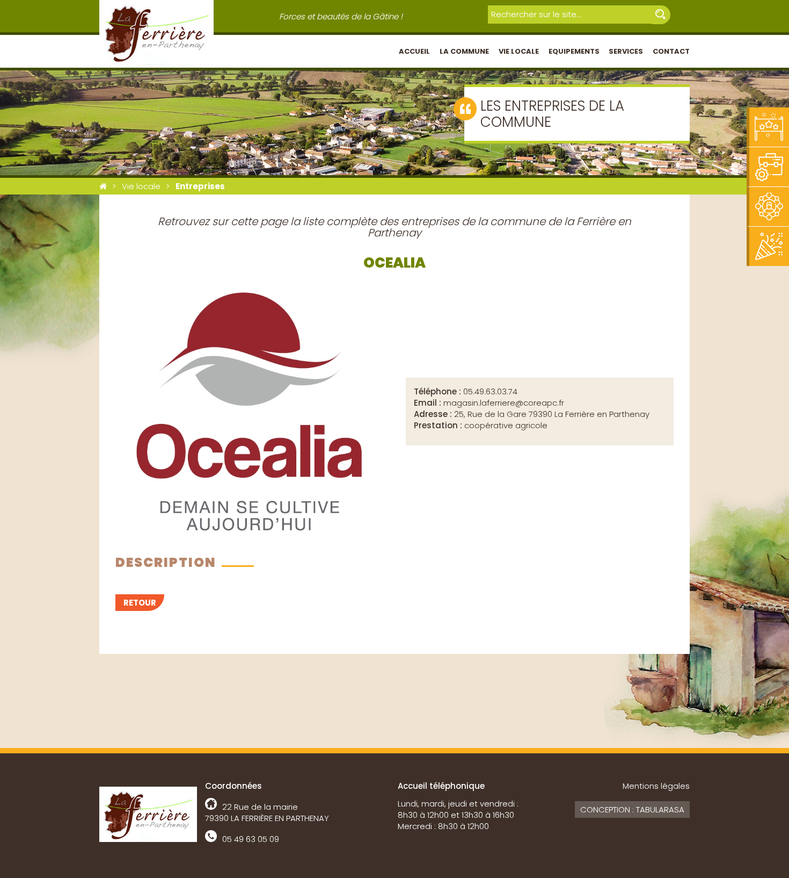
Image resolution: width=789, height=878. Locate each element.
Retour (139, 602)
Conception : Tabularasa (632, 809)
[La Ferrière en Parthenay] (103, 186)
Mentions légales (656, 785)
